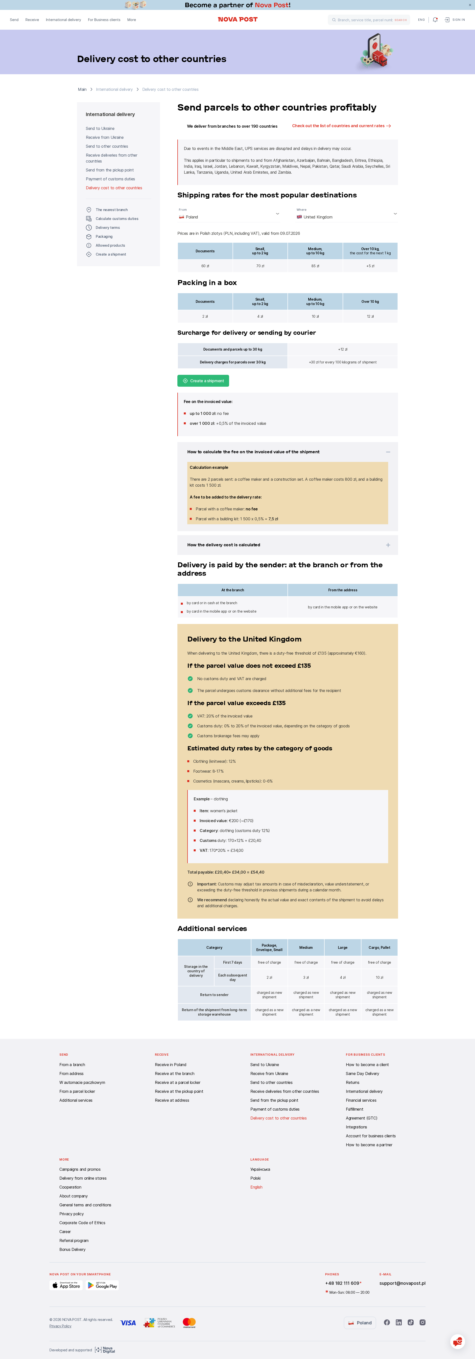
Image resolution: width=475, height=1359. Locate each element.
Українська (260, 1169)
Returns (352, 1082)
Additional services (76, 1100)
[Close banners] (470, 5)
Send (14, 20)
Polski (255, 1178)
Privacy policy (71, 1213)
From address (71, 1073)
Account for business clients (371, 1135)
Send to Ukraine (100, 128)
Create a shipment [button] (111, 254)
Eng (421, 20)
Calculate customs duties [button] (117, 218)
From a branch (72, 1064)
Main (82, 89)
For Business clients (104, 20)
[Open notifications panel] (435, 19)
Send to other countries (107, 146)
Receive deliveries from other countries (111, 158)
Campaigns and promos (80, 1169)
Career (65, 1231)
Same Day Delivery (362, 1073)
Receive (32, 20)
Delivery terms (108, 227)
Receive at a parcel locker (177, 1082)
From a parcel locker (77, 1091)
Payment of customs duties (110, 178)
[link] (237, 5)
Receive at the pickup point (179, 1091)
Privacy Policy (60, 1326)
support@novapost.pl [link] (403, 1283)
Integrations (356, 1126)
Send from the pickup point (110, 169)
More (131, 20)
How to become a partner (369, 1144)
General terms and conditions (85, 1204)
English (256, 1187)
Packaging (104, 236)
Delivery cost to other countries (114, 187)
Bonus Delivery (72, 1249)
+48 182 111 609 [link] (342, 1283)
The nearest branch (111, 210)
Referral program (74, 1240)
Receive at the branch (174, 1073)
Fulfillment (354, 1109)
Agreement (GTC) (361, 1118)
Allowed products (110, 245)
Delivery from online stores (82, 1178)
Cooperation (70, 1187)
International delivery (63, 20)
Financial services (361, 1100)
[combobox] (228, 213)
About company (73, 1195)
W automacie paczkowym (82, 1082)
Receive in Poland (171, 1064)
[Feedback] (457, 1341)
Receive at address (172, 1100)
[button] (281, 452)
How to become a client (367, 1064)
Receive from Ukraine (105, 137)
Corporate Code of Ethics (82, 1222)
